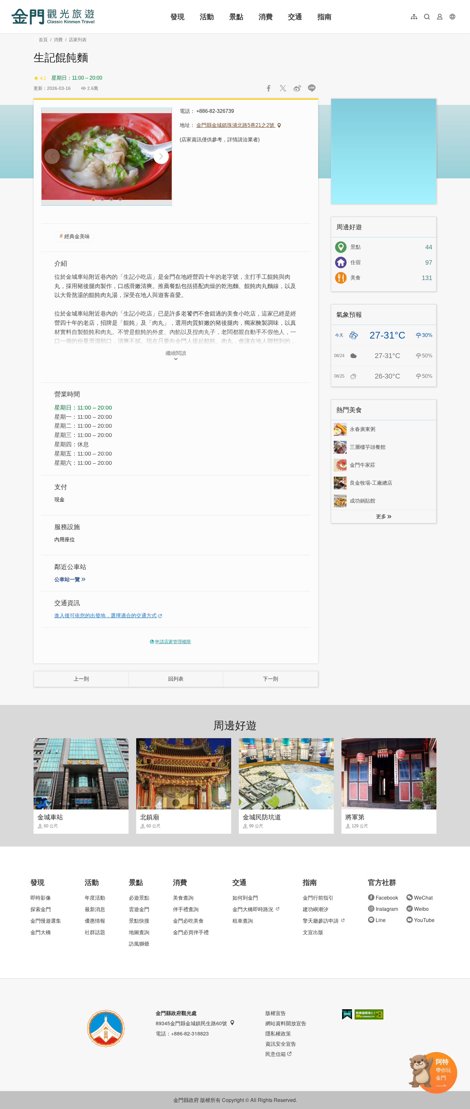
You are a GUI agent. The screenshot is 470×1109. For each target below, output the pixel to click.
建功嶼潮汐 (315, 909)
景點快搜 (139, 920)
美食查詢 (183, 897)
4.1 (43, 78)
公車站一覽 (67, 579)
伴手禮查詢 (186, 909)
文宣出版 (313, 932)
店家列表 (78, 39)
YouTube (424, 920)
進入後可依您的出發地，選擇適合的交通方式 (105, 615)
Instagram (387, 908)
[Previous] (52, 156)
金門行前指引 (318, 897)
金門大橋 (40, 932)
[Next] (161, 156)
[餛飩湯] (106, 156)
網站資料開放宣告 (285, 1023)
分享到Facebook (268, 88)
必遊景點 (139, 897)
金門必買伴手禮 (191, 932)
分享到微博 (297, 88)
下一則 (270, 679)
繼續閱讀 (176, 353)
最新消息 (95, 909)
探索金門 (40, 909)
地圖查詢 (139, 932)
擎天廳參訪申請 (321, 920)
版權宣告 (275, 1013)
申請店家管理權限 (173, 641)
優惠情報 (95, 920)
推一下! (283, 88)
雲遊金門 (139, 909)
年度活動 (95, 897)
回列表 (176, 679)
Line (381, 920)
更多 (381, 516)
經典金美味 (77, 236)
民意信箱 (275, 1054)
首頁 (43, 39)
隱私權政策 (278, 1033)
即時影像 (40, 897)
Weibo (421, 908)
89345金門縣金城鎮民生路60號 (191, 1023)
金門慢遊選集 (45, 920)
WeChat (423, 897)
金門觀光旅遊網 (52, 17)
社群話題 (95, 932)
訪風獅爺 (139, 943)
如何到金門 (245, 897)
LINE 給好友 (311, 88)
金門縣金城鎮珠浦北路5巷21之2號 (236, 125)
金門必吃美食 (188, 920)
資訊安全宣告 (280, 1043)
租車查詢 (242, 920)
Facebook (387, 897)
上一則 (81, 679)
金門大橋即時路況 (252, 909)
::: (13, 3)
